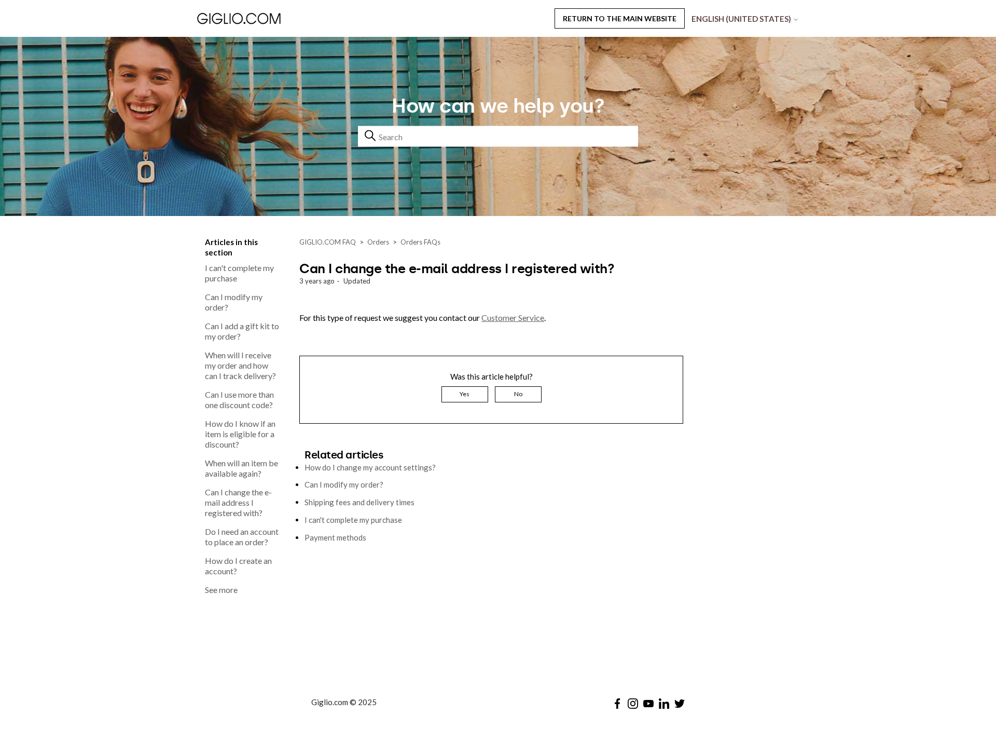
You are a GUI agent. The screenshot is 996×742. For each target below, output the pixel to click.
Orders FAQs (420, 242)
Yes (464, 394)
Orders (378, 242)
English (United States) (742, 18)
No (518, 394)
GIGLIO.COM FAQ (327, 242)
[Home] (266, 18)
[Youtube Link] (648, 703)
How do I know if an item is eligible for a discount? (240, 434)
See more (221, 590)
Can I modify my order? (233, 302)
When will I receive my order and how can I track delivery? (240, 365)
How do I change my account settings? (370, 467)
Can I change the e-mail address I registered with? (238, 502)
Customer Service (512, 317)
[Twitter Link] (679, 703)
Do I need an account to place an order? (242, 537)
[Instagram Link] (633, 703)
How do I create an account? (238, 566)
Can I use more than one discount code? (239, 399)
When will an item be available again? (241, 468)
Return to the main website (619, 18)
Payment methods (335, 537)
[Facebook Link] (617, 703)
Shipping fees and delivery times (359, 502)
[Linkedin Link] (664, 703)
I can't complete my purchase (239, 273)
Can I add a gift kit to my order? (242, 331)
